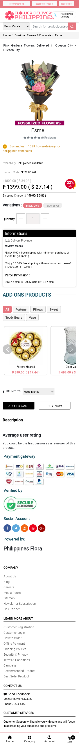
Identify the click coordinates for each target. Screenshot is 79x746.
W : (29, 281)
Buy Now (54, 406)
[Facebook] (7, 528)
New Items (66, 3)
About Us (10, 576)
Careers (9, 587)
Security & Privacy (16, 654)
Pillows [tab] (38, 309)
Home (7, 35)
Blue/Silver (53, 205)
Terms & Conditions (17, 660)
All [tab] (7, 309)
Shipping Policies (15, 649)
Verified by (13, 490)
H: (46, 281)
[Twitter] (16, 528)
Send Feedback (19, 694)
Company (11, 567)
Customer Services (19, 713)
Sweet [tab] (54, 309)
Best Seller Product (44, 3)
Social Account (17, 518)
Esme (58, 35)
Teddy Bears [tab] (13, 317)
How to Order (13, 638)
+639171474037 (22, 699)
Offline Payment (14, 643)
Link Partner (12, 609)
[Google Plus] (41, 528)
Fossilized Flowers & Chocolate (32, 35)
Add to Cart (18, 406)
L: (12, 281)
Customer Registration (19, 627)
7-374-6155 (19, 704)
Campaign (11, 665)
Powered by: (14, 539)
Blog (7, 582)
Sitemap (9, 598)
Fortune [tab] (21, 309)
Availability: (23, 163)
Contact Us (13, 686)
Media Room (12, 593)
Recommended (16, 3)
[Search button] (72, 26)
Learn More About (18, 618)
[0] (69, 737)
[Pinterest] (33, 528)
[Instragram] (24, 528)
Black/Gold (32, 205)
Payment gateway (19, 456)
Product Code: (19, 172)
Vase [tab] (32, 317)
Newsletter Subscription (20, 603)
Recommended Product (20, 671)
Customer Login (14, 632)
